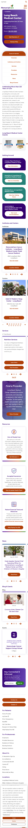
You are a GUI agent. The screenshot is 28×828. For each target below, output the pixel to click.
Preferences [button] (6, 814)
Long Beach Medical (10, 780)
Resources (14, 74)
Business (7, 748)
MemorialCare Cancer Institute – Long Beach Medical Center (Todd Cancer (14, 250)
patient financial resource (14, 521)
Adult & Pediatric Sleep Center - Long (14, 300)
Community (8, 761)
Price (7, 719)
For (6, 710)
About (5, 753)
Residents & (8, 743)
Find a (6, 713)
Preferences (14, 824)
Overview (14, 58)
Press (5, 769)
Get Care (6, 724)
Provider (8, 740)
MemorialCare (7, 772)
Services (14, 66)
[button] (10, 274)
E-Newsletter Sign (8, 756)
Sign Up (20, 683)
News (14, 78)
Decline (14, 821)
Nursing (7, 745)
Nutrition (10, 340)
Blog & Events (14, 82)
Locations (7, 11)
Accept (14, 818)
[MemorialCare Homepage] (7, 7)
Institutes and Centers (14, 62)
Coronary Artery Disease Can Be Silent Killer (14, 610)
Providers (14, 70)
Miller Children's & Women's (13, 783)
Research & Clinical (9, 727)
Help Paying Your (8, 729)
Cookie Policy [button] (9, 810)
